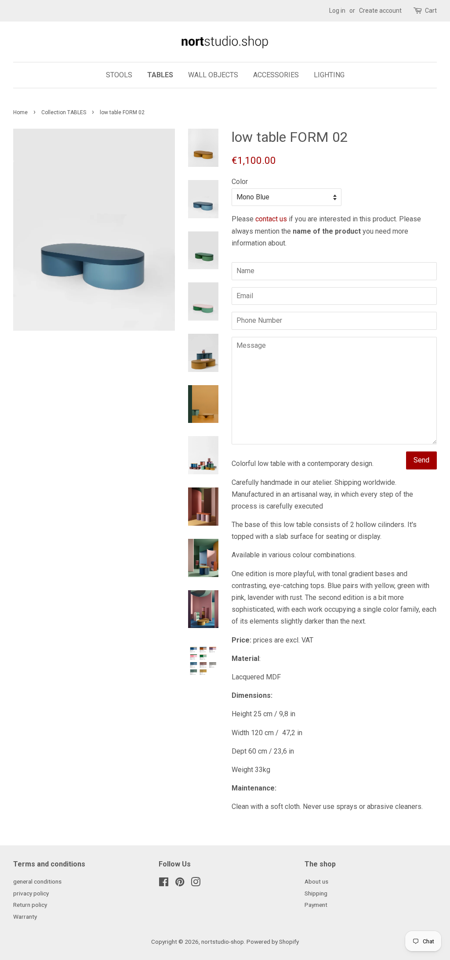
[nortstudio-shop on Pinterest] (180, 883)
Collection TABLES (63, 112)
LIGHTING (329, 75)
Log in (337, 10)
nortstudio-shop (222, 941)
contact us (271, 219)
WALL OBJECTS (213, 75)
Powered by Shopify (273, 941)
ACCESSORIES (276, 75)
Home (20, 112)
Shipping (316, 893)
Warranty (25, 916)
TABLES (160, 75)
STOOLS (119, 75)
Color (240, 181)
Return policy (30, 904)
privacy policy (31, 893)
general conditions (37, 881)
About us (316, 881)
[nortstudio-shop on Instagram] (195, 883)
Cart (431, 10)
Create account (380, 10)
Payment (316, 904)
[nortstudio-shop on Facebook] (164, 883)
